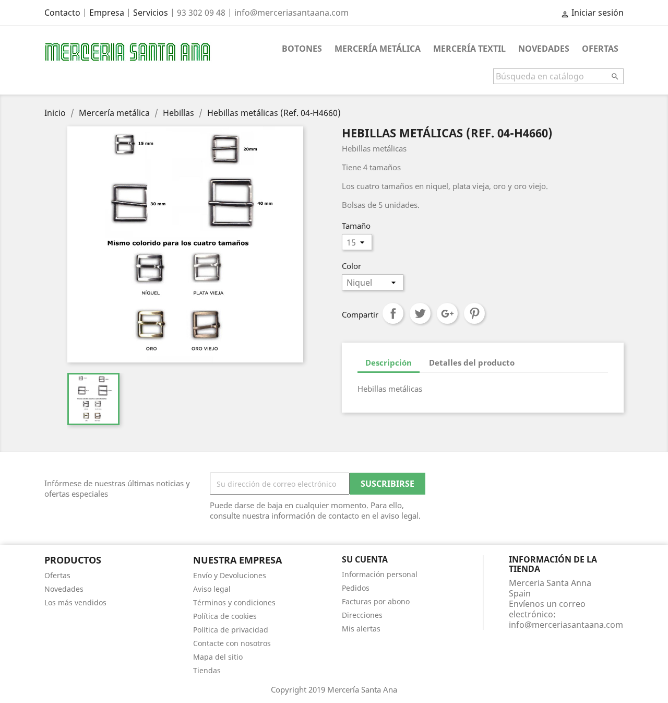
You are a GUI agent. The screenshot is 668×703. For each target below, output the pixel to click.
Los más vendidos (75, 602)
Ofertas (600, 48)
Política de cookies (225, 616)
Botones (302, 48)
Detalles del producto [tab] (472, 362)
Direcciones (362, 615)
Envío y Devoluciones (229, 575)
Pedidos (355, 588)
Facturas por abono (376, 601)
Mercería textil (469, 48)
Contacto (62, 12)
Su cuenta (365, 559)
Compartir (393, 313)
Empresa (106, 12)
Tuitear (420, 313)
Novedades (543, 48)
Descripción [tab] (388, 362)
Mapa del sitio (218, 657)
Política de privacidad (230, 630)
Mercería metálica (378, 48)
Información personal (380, 574)
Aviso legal (212, 589)
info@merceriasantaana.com (566, 624)
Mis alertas (361, 629)
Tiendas (207, 670)
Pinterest (474, 313)
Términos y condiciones (234, 602)
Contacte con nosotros (232, 643)
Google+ (447, 313)
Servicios (150, 12)
